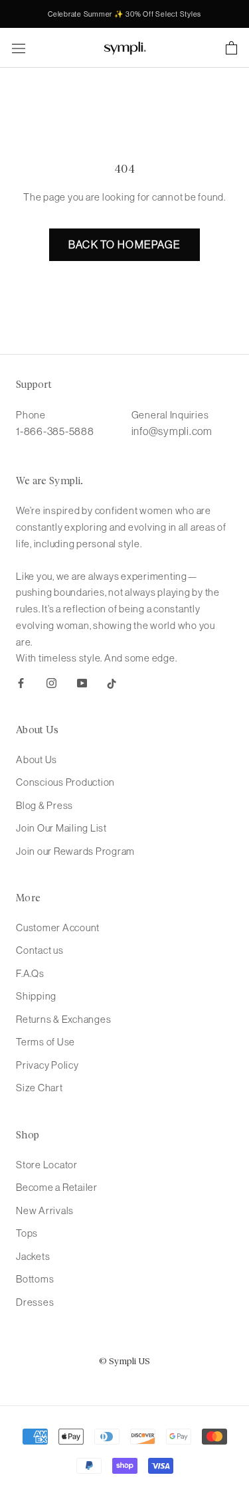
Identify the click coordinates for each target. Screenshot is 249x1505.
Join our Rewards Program (75, 851)
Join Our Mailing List (61, 828)
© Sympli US (125, 1362)
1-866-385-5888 (55, 431)
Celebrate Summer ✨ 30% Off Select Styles (124, 14)
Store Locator (47, 1164)
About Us (36, 759)
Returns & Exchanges (63, 1019)
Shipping (36, 996)
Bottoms (35, 1279)
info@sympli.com (171, 431)
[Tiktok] (112, 682)
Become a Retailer (57, 1187)
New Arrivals (45, 1210)
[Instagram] (51, 682)
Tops (27, 1233)
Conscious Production (65, 782)
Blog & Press (44, 805)
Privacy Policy (47, 1065)
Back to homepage (124, 244)
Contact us (40, 950)
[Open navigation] (18, 48)
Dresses (35, 1302)
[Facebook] (21, 682)
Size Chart (39, 1087)
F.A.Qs (30, 973)
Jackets (33, 1256)
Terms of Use (45, 1041)
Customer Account (58, 927)
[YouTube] (82, 682)
